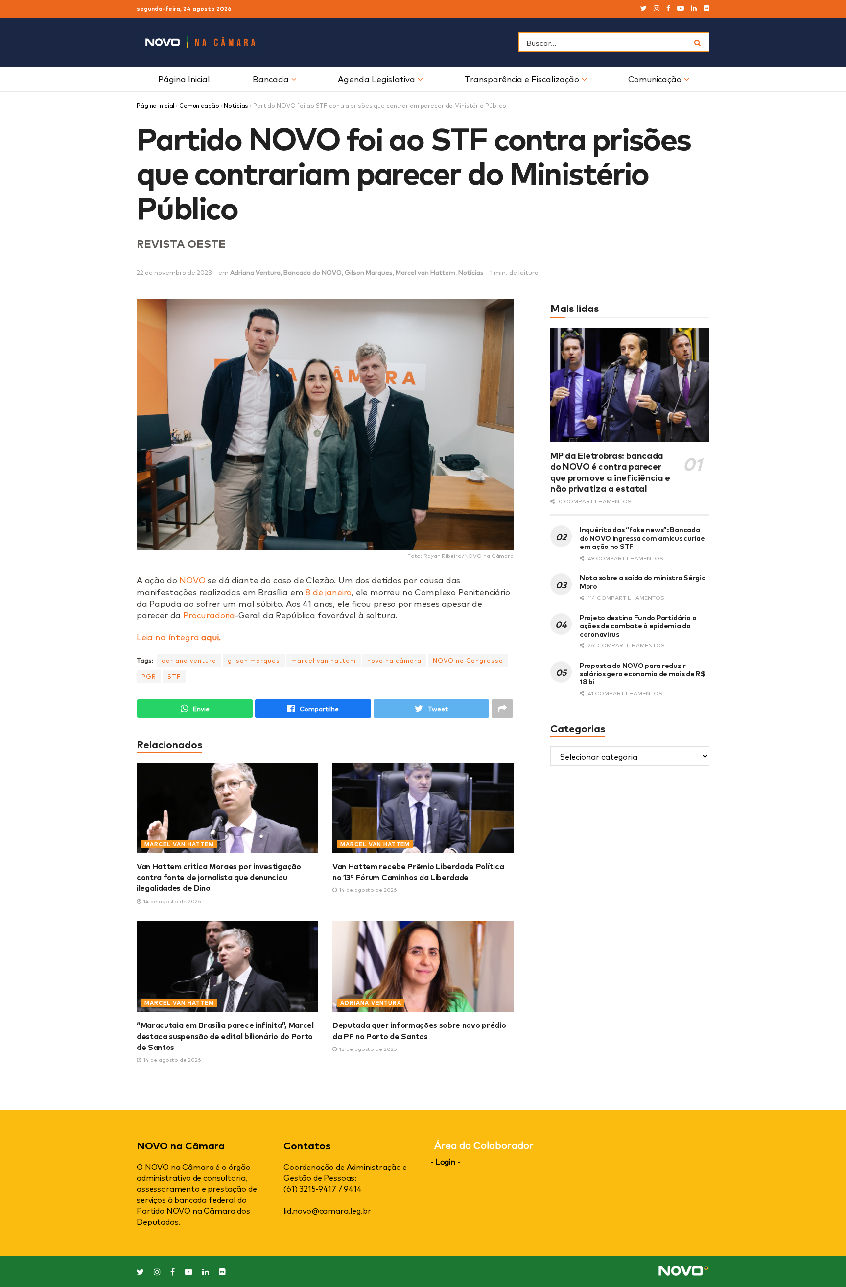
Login (445, 1161)
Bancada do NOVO (312, 272)
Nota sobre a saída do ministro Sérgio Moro (643, 581)
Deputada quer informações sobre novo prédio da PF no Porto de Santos (419, 1030)
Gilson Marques (369, 272)
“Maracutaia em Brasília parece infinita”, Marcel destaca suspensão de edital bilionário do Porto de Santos (225, 1035)
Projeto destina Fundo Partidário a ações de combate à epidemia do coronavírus (638, 625)
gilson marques (254, 660)
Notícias (236, 105)
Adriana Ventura (255, 272)
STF (174, 676)
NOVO (192, 579)
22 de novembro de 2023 (174, 272)
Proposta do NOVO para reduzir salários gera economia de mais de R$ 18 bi (642, 673)
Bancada (271, 78)
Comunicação (655, 78)
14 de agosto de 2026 (171, 901)
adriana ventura (189, 660)
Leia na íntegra (178, 636)
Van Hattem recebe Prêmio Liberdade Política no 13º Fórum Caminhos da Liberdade (418, 871)
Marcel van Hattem (425, 272)
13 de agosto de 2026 (367, 1048)
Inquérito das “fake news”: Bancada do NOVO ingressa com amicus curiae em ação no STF (642, 537)
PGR (148, 676)
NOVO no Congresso (468, 660)
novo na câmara (394, 660)
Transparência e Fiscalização (522, 78)
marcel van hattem (323, 660)
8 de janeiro (329, 591)
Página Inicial (184, 78)
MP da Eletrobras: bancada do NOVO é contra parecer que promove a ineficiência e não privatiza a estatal (610, 471)
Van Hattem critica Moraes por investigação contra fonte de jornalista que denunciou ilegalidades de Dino (219, 876)
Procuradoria (209, 614)
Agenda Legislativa (376, 78)
